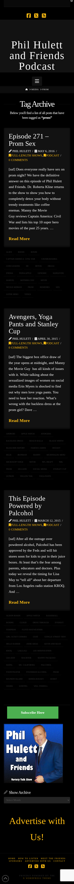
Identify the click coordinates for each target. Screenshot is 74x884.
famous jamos (38, 448)
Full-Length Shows (26, 155)
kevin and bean (52, 644)
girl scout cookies (16, 637)
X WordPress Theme (37, 878)
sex (58, 287)
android (10, 434)
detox (38, 266)
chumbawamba (49, 259)
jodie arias (32, 644)
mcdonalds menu (56, 455)
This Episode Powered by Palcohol (27, 506)
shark (9, 686)
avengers (46, 434)
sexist (53, 679)
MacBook (26, 658)
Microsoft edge (14, 462)
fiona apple (25, 273)
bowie (34, 252)
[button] (37, 81)
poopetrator (13, 672)
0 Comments (18, 160)
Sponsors (15, 861)
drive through (41, 622)
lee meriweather (42, 651)
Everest (59, 622)
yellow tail (26, 476)
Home (12, 858)
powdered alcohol (36, 672)
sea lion (22, 469)
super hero (12, 294)
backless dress (14, 441)
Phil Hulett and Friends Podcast (37, 55)
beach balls (36, 441)
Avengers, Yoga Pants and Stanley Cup (33, 324)
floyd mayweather (32, 630)
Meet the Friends (53, 858)
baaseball (52, 616)
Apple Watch (28, 434)
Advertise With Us (38, 861)
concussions (13, 266)
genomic (42, 273)
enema (9, 273)
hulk (8, 455)
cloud (23, 622)
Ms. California (27, 665)
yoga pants (45, 476)
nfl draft (47, 462)
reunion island (14, 679)
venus (27, 294)
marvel (10, 280)
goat (35, 637)
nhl (61, 462)
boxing (10, 622)
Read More (19, 238)
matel (9, 665)
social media (40, 469)
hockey (56, 448)
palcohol (46, 665)
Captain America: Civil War (20, 259)
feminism (11, 630)
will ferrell (41, 686)
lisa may (10, 658)
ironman (22, 455)
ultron (10, 476)
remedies (45, 287)
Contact (59, 861)
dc (27, 266)
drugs (51, 266)
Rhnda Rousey (36, 679)
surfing (23, 686)
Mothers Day (27, 280)
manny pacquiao (46, 658)
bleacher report (15, 448)
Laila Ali (22, 651)
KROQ (9, 651)
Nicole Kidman (14, 287)
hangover (58, 273)
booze (21, 252)
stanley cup (59, 469)
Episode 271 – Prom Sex (29, 139)
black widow (56, 441)
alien (9, 252)
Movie (44, 280)
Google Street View (55, 637)
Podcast (52, 155)
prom (31, 287)
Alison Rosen (13, 616)
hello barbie (13, 644)
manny (36, 455)
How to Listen (28, 858)
